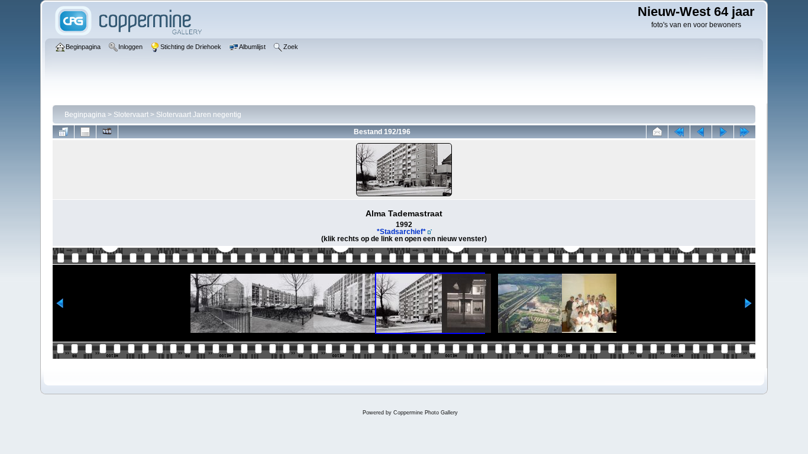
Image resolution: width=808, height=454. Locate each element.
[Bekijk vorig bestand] (701, 131)
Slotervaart (131, 115)
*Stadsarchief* (401, 232)
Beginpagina (85, 115)
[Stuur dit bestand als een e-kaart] (657, 131)
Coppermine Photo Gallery (425, 413)
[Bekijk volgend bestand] (722, 131)
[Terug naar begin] (679, 131)
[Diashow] (107, 131)
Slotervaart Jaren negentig (198, 115)
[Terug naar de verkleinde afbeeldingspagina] (63, 131)
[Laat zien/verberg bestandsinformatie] (85, 131)
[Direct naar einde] (744, 131)
